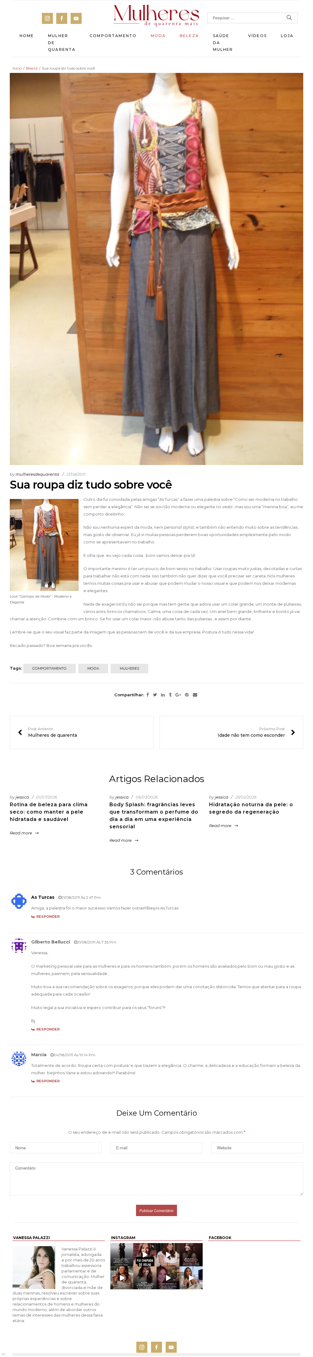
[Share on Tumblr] (170, 695)
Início (17, 68)
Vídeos (257, 35)
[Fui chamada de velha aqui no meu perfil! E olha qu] (144, 1254)
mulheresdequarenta (37, 474)
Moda (158, 35)
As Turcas (168, 499)
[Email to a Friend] (195, 695)
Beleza (189, 35)
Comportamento (113, 35)
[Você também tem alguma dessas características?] (144, 1277)
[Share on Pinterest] (187, 695)
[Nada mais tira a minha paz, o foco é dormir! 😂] (121, 1254)
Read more (21, 832)
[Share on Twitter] (155, 695)
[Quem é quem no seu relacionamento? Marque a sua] (168, 1277)
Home (27, 35)
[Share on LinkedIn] (163, 695)
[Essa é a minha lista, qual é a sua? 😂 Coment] (121, 1277)
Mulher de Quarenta (61, 42)
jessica (22, 797)
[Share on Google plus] (178, 695)
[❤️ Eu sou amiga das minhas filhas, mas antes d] (168, 1254)
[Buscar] (289, 18)
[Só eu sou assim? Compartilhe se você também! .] (191, 1254)
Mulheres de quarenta (47, 732)
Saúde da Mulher (223, 42)
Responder (48, 916)
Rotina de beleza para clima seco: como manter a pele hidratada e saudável (49, 812)
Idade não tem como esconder (256, 732)
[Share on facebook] (147, 695)
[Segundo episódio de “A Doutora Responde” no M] (191, 1277)
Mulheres (129, 668)
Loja (287, 35)
